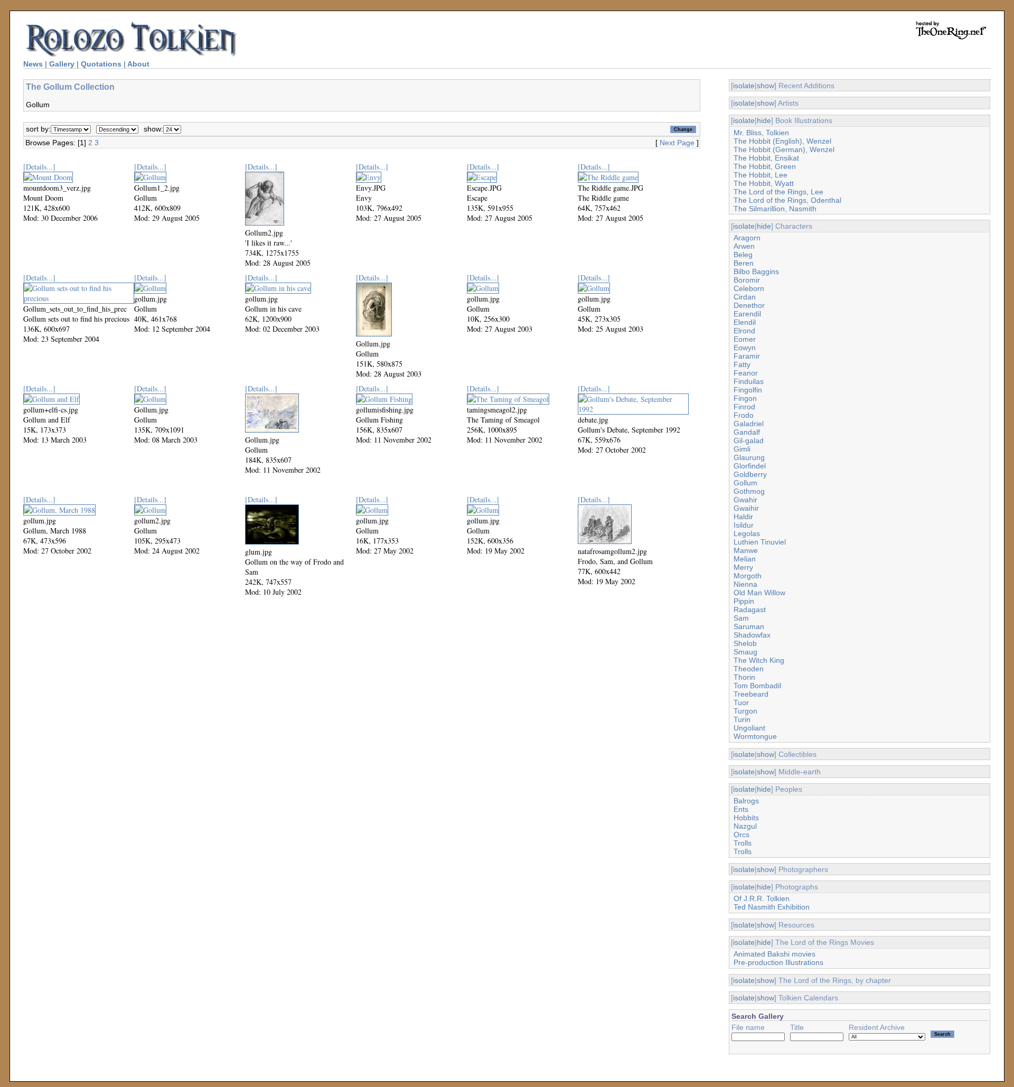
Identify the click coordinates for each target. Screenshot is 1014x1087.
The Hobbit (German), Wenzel (784, 149)
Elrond (744, 330)
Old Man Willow (759, 592)
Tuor (741, 702)
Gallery (61, 64)
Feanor (746, 373)
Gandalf (747, 432)
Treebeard (751, 694)
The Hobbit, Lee (760, 175)
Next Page (677, 142)
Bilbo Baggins (756, 271)
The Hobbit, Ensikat (766, 158)
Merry (743, 567)
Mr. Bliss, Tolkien (761, 132)
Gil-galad (749, 440)
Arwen (744, 246)
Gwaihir (746, 508)
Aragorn (747, 237)
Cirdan (745, 297)
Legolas (747, 533)
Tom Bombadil (757, 685)
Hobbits (746, 817)
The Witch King (759, 660)
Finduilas (749, 381)
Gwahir (745, 499)
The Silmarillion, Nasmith (775, 208)
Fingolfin (748, 390)
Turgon (745, 711)
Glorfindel (750, 466)
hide (764, 120)
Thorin (744, 677)
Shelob (745, 643)
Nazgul (745, 826)
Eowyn (745, 347)
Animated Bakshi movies (774, 954)
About (138, 64)
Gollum (745, 483)
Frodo (744, 415)
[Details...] (39, 167)
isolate (744, 85)
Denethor (749, 305)
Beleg (743, 254)
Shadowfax (752, 635)
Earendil (747, 314)
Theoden (749, 668)
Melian (745, 559)
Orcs (741, 834)
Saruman (749, 626)
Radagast (750, 609)
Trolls (743, 843)
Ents (741, 809)
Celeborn (749, 288)
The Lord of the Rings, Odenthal (787, 200)
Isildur (744, 525)
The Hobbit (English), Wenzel (782, 141)
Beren (744, 263)
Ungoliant (749, 728)
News (33, 64)
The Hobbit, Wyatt (764, 183)
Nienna (745, 584)
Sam (741, 618)
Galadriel (749, 423)
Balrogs (746, 800)
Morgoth (748, 575)
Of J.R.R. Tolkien (762, 898)
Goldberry (750, 474)
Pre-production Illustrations (778, 962)
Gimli (742, 449)
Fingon (745, 398)
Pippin (744, 601)
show (765, 85)
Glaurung (749, 457)
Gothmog (749, 491)
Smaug (745, 652)
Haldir (743, 516)
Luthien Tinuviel (760, 542)
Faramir (747, 356)
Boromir (747, 280)
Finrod (744, 406)
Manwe (746, 550)
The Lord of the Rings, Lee (778, 192)
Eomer (745, 339)
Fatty (742, 364)
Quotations (101, 64)
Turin (742, 719)
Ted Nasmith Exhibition (772, 907)
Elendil (745, 322)
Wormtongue (755, 736)
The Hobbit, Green (765, 166)
